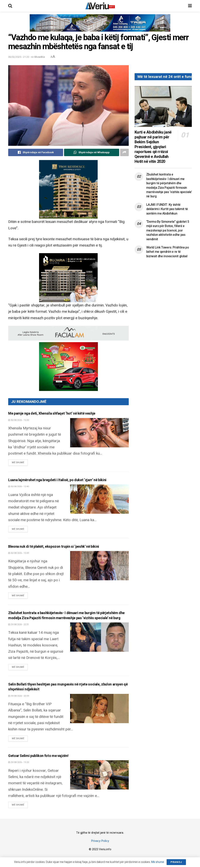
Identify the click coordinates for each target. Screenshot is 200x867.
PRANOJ (176, 862)
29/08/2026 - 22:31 (19, 624)
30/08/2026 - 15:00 (19, 420)
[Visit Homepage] (100, 6)
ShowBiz (39, 57)
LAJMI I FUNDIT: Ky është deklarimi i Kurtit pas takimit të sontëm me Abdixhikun (167, 209)
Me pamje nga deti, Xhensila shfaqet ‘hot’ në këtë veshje (51, 413)
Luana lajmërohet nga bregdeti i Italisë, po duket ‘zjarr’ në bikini (57, 480)
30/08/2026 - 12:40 (19, 486)
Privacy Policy (100, 841)
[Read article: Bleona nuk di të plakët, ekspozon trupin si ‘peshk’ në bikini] (99, 565)
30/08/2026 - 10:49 (19, 553)
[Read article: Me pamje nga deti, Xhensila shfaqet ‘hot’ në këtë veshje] (99, 432)
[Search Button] (10, 6)
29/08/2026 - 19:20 (19, 762)
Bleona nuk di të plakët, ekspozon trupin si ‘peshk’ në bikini (53, 546)
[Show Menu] (190, 6)
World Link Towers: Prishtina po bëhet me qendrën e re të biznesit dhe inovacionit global (167, 252)
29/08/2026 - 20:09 (19, 696)
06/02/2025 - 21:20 (18, 57)
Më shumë (20, 462)
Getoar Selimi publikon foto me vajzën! (38, 755)
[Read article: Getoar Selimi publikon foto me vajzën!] (99, 775)
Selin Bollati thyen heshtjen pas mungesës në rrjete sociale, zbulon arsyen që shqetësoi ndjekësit (68, 687)
